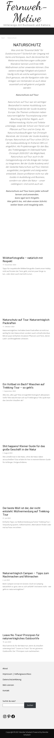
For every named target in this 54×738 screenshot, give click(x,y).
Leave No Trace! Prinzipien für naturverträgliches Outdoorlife (21, 637)
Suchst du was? (9, 701)
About (5, 668)
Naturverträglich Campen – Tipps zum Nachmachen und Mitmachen (26, 575)
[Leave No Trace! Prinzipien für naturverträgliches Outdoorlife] (27, 614)
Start (3, 38)
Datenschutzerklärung (12, 679)
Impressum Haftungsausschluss (17, 674)
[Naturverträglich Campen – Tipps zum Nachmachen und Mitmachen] (27, 552)
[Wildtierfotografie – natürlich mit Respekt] (27, 237)
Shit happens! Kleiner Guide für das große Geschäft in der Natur (24, 448)
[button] (4, 31)
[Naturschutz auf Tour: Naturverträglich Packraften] (27, 299)
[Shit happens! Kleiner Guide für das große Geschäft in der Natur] (27, 425)
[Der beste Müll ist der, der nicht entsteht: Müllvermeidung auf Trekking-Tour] (27, 487)
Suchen (30, 705)
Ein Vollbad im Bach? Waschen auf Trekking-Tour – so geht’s (24, 386)
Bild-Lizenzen (8, 685)
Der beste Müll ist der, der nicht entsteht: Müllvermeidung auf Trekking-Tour (26, 511)
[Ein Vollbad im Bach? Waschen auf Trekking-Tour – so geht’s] (27, 363)
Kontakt (6, 690)
